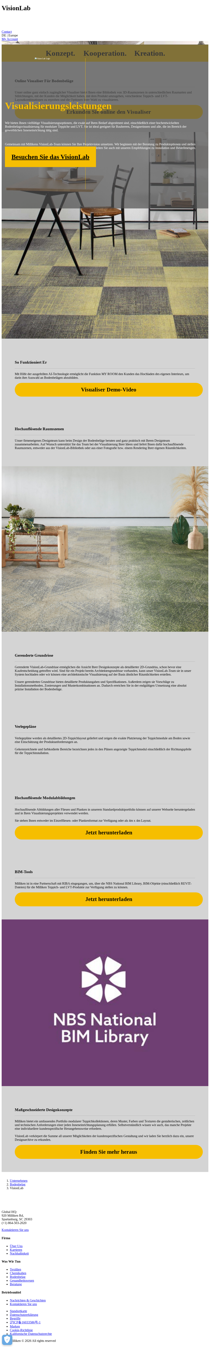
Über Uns (16, 1246)
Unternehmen (18, 1180)
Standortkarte (18, 1311)
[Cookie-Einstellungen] (7, 1340)
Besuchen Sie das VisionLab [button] (50, 156)
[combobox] (105, 35)
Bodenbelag (17, 1184)
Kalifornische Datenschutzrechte (31, 1334)
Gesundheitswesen (22, 1280)
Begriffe (15, 1318)
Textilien (15, 1269)
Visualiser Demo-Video (108, 390)
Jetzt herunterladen (108, 832)
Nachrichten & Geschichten (28, 1300)
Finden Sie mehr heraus (108, 1152)
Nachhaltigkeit (19, 1253)
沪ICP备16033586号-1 (25, 1322)
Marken (15, 1326)
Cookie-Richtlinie (21, 1330)
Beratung (16, 1284)
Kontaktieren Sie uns (15, 1230)
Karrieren (16, 1249)
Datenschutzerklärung (24, 1314)
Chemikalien (18, 1273)
